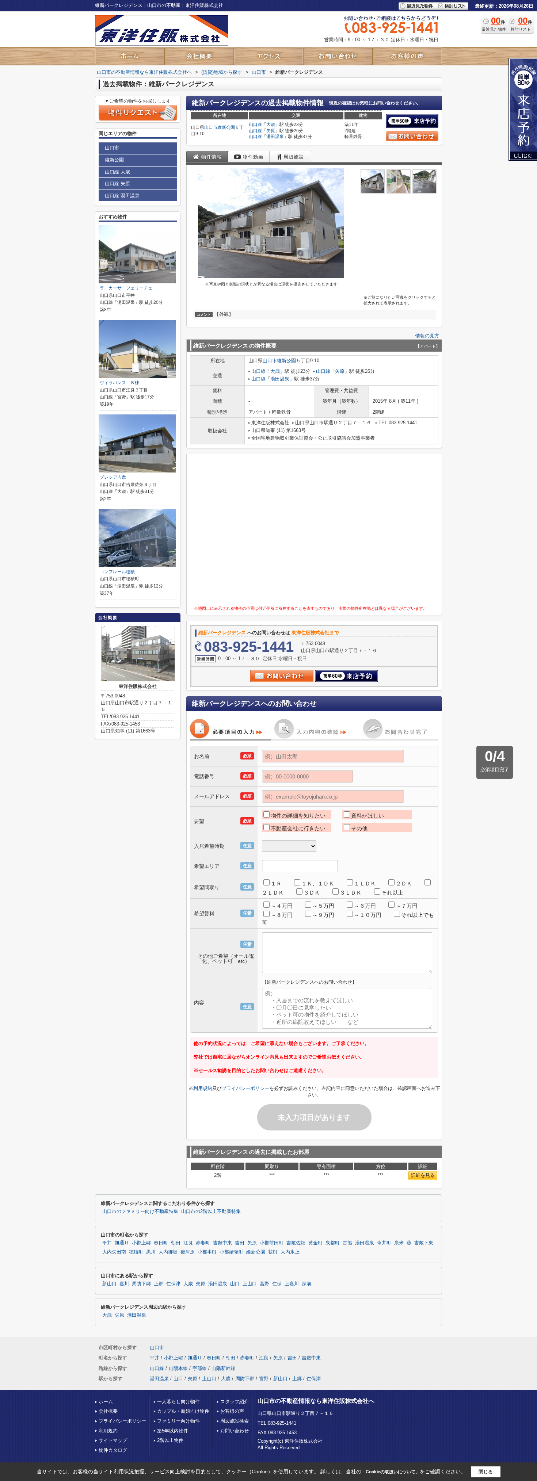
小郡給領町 (231, 1252)
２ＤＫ (404, 883)
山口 (235, 1283)
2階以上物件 (170, 1440)
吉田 (239, 1242)
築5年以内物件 (172, 1431)
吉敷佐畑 (295, 1242)
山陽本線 (178, 1368)
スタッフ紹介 (234, 1401)
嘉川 (124, 1283)
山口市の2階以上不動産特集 (211, 1211)
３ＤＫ (312, 892)
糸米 (399, 1242)
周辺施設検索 (234, 1421)
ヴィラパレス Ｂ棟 (119, 382)
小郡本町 (207, 1252)
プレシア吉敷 (113, 477)
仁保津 (173, 1283)
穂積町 (136, 1252)
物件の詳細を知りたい (298, 815)
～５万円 (323, 906)
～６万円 (365, 906)
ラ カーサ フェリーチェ (126, 288)
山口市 (210, 127)
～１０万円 (367, 915)
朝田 (175, 1242)
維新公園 (226, 127)
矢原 (270, 130)
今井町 (384, 1242)
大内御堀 (168, 1252)
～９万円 (323, 915)
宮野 (264, 1283)
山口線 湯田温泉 (122, 195)
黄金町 (315, 1242)
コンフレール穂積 (117, 571)
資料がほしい (367, 815)
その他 (359, 828)
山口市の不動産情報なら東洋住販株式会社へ (316, 1401)
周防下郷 (141, 1283)
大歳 (270, 124)
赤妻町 (203, 1242)
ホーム (106, 1401)
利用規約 (202, 1088)
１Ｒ (276, 883)
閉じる (486, 1471)
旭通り (122, 1242)
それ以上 (392, 892)
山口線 (255, 124)
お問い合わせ (234, 1431)
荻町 (273, 1252)
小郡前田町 (271, 1242)
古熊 (347, 1242)
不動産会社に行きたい (298, 828)
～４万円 (282, 906)
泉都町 (332, 1242)
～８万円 (282, 915)
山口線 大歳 (117, 172)
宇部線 (200, 1368)
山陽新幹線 (223, 1368)
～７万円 (407, 906)
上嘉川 (292, 1283)
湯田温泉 (275, 136)
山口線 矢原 (117, 183)
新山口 (109, 1283)
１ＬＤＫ (365, 883)
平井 (107, 1242)
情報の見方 (427, 335)
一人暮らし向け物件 (178, 1401)
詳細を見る (423, 1175)
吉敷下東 (423, 1242)
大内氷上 (290, 1252)
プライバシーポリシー (245, 1088)
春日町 (161, 1242)
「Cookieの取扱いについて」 (390, 1471)
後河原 (187, 1252)
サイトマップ (113, 1440)
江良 (188, 1242)
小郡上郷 (141, 1242)
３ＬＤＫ (351, 892)
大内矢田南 (114, 1252)
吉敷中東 (222, 1242)
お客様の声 (232, 1411)
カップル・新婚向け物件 (183, 1411)
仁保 (277, 1283)
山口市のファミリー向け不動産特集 (140, 1211)
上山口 (250, 1283)
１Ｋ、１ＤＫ (317, 883)
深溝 (306, 1283)
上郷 (158, 1283)
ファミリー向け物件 (178, 1421)
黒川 (151, 1252)
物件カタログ (113, 1450)
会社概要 (108, 1411)
